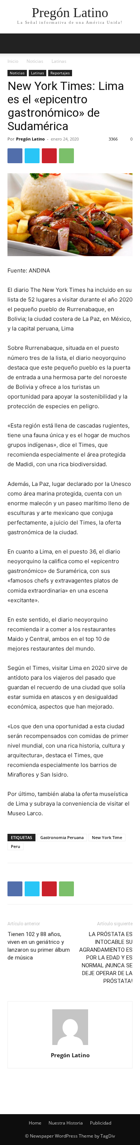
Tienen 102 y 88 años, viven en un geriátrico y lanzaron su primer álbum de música (38, 946)
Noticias (35, 61)
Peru (15, 846)
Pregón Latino (30, 139)
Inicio (12, 61)
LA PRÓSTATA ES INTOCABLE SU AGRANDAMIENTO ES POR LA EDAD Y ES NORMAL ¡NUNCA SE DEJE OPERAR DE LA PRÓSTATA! (106, 957)
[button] (129, 43)
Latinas (59, 61)
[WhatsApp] (66, 155)
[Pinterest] (49, 155)
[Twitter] (32, 155)
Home (35, 1123)
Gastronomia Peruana (62, 837)
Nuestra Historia (66, 1123)
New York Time (107, 837)
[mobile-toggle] (13, 43)
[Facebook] (14, 155)
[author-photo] (70, 1045)
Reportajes (60, 72)
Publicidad (100, 1123)
